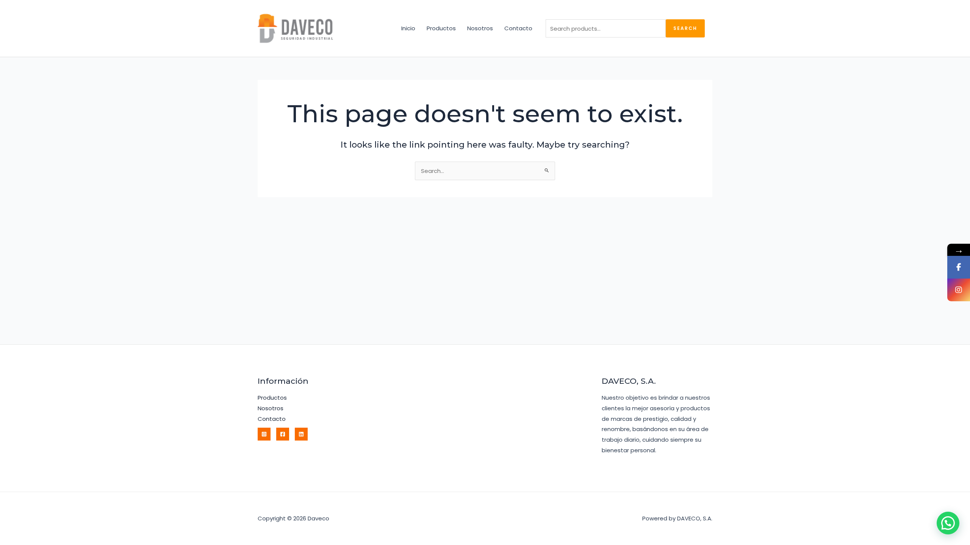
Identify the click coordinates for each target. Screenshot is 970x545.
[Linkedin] (301, 434)
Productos (441, 28)
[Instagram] (264, 434)
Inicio (408, 28)
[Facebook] (282, 434)
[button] (948, 523)
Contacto (518, 28)
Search (685, 28)
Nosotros (480, 28)
